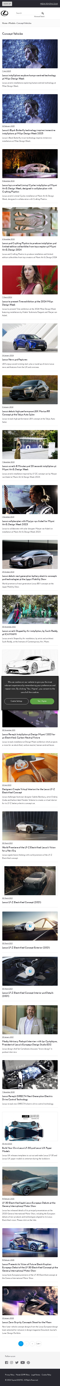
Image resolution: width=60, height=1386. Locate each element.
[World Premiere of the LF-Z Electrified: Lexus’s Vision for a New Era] (30, 826)
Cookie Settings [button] (16, 701)
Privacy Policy (9, 1375)
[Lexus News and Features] (30, 338)
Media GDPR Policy (23, 1375)
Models (12, 23)
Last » (38, 1343)
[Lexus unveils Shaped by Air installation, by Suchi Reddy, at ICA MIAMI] (30, 609)
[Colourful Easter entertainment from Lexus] (30, 664)
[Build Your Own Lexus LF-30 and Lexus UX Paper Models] (30, 1126)
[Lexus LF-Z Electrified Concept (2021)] (30, 881)
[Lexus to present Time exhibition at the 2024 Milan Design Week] (30, 280)
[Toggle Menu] (56, 13)
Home (4, 23)
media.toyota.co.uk (49, 4)
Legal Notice (35, 1375)
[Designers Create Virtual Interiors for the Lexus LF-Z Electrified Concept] (30, 767)
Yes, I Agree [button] (42, 701)
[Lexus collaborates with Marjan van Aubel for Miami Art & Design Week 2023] (30, 499)
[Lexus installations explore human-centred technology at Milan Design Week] (30, 54)
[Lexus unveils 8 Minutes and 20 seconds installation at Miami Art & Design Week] (30, 444)
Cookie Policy (46, 1375)
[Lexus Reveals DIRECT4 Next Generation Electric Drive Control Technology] (30, 1074)
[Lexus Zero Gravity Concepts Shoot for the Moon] (30, 1301)
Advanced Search (39, 16)
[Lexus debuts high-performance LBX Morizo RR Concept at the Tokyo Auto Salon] (30, 390)
